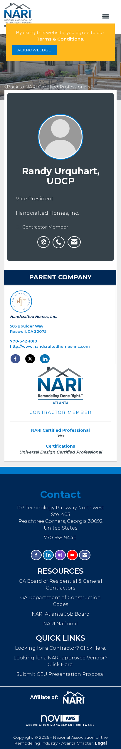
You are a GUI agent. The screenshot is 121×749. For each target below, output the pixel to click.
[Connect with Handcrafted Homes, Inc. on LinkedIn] (44, 359)
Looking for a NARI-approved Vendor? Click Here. (60, 661)
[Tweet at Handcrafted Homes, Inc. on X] (30, 359)
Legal (101, 743)
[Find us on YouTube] (72, 555)
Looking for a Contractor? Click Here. (60, 648)
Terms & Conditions (59, 39)
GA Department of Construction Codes (60, 601)
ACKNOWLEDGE (34, 50)
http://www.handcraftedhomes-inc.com (50, 346)
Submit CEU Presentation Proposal (60, 674)
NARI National (60, 624)
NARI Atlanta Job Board (61, 614)
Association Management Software (60, 725)
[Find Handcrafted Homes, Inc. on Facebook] (15, 359)
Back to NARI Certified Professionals (48, 87)
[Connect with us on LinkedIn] (48, 555)
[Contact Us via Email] (84, 555)
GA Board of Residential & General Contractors (60, 584)
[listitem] (60, 239)
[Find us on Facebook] (36, 555)
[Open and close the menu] (73, 17)
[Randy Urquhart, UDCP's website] (43, 242)
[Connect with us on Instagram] (60, 555)
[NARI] (76, 697)
